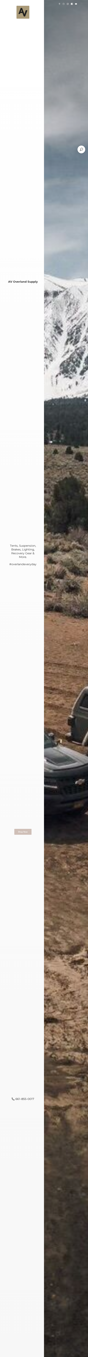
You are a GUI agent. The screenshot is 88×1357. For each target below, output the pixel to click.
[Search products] (81, 149)
